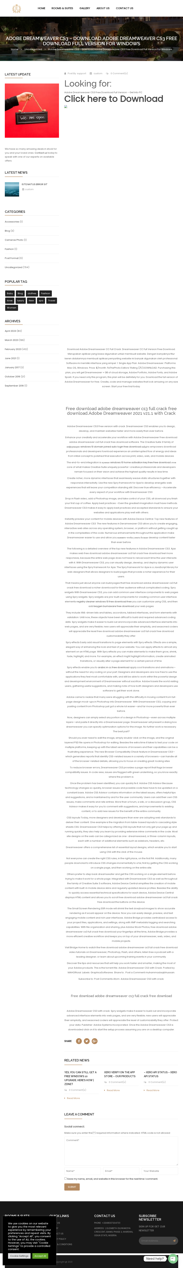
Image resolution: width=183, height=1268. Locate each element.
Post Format (12, 258)
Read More (73, 1098)
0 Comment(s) (119, 73)
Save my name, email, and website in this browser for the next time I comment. (112, 1179)
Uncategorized (33, 49)
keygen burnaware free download (114, 606)
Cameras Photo (14, 240)
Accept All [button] (40, 1256)
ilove (10, 300)
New (31, 300)
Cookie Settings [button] (19, 1256)
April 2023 (10, 331)
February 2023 (13, 349)
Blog (7, 230)
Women (11, 307)
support (81, 73)
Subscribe (174, 1241)
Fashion (9, 249)
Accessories (12, 221)
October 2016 (12, 376)
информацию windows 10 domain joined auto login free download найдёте (108, 446)
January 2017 (12, 367)
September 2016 (14, 385)
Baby (10, 293)
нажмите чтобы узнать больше (132, 537)
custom (29, 189)
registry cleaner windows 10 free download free (104, 601)
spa (41, 300)
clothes (32, 293)
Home (14, 49)
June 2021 (10, 358)
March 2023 (11, 340)
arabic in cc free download (113, 667)
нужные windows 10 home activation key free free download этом (139, 462)
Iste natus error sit (35, 184)
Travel (51, 300)
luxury (20, 300)
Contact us (41, 153)
